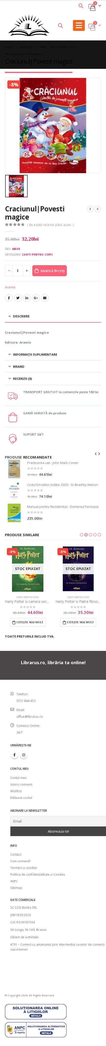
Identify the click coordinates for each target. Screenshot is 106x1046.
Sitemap (16, 888)
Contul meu (18, 778)
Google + (36, 298)
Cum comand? (20, 861)
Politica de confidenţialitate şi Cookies (38, 874)
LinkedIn (27, 298)
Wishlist (16, 791)
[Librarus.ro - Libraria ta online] (29, 25)
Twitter (18, 298)
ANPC (14, 881)
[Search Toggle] (81, 6)
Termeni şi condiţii (23, 868)
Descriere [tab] (21, 316)
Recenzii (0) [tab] (22, 378)
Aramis (10, 287)
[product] (14, 469)
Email (45, 298)
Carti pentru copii (37, 254)
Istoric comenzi (21, 784)
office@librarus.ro (30, 716)
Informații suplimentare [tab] (35, 354)
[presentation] (96, 453)
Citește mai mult (30, 622)
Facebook (9, 298)
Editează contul (21, 798)
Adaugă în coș (52, 271)
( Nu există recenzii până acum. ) (50, 225)
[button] (81, 535)
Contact (15, 854)
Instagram (23, 755)
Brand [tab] (18, 366)
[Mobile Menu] (79, 25)
